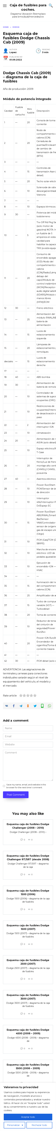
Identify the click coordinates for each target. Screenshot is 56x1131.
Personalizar (13, 1125)
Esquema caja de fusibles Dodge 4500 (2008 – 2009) (28, 1031)
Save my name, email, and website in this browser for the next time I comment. (26, 786)
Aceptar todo (28, 1117)
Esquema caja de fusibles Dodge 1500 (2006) (28, 892)
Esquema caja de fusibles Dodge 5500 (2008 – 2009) (28, 1066)
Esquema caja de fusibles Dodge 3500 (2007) (28, 997)
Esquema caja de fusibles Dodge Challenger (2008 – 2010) (28, 826)
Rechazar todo (39, 1125)
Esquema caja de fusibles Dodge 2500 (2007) (28, 962)
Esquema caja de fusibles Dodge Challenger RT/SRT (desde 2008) (28, 857)
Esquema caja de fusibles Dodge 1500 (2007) (28, 927)
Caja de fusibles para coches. (28, 7)
